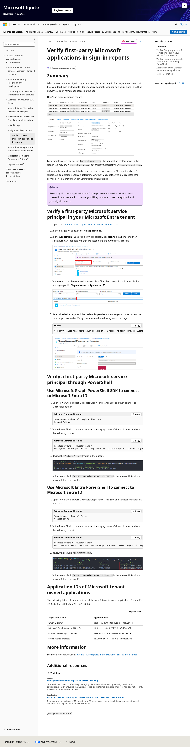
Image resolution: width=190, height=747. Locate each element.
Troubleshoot (62, 41)
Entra (74, 41)
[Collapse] (34, 39)
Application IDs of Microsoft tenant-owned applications (169, 69)
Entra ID (84, 41)
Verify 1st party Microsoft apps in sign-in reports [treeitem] (23, 138)
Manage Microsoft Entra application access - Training (72, 680)
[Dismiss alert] (184, 5)
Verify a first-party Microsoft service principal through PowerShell (169, 61)
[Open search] (176, 24)
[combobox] (19, 44)
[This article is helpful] (179, 83)
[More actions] (140, 41)
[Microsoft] (5, 24)
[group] (97, 331)
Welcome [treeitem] (10, 50)
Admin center (178, 31)
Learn (50, 41)
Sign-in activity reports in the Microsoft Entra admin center (106, 654)
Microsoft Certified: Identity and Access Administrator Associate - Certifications (85, 697)
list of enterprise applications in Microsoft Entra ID (89, 224)
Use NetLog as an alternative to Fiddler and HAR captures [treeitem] (21, 93)
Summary (161, 46)
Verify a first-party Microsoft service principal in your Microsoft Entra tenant (169, 52)
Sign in (183, 24)
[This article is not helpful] (183, 83)
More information (164, 73)
